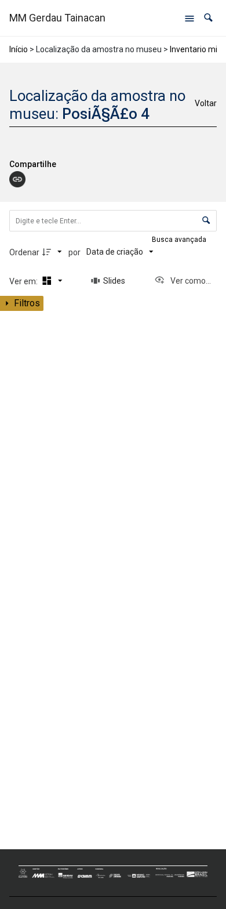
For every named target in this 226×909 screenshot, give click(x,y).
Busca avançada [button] (180, 240)
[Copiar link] (17, 179)
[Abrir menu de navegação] (189, 18)
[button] (208, 17)
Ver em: (24, 281)
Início (18, 49)
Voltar (206, 103)
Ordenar (24, 252)
